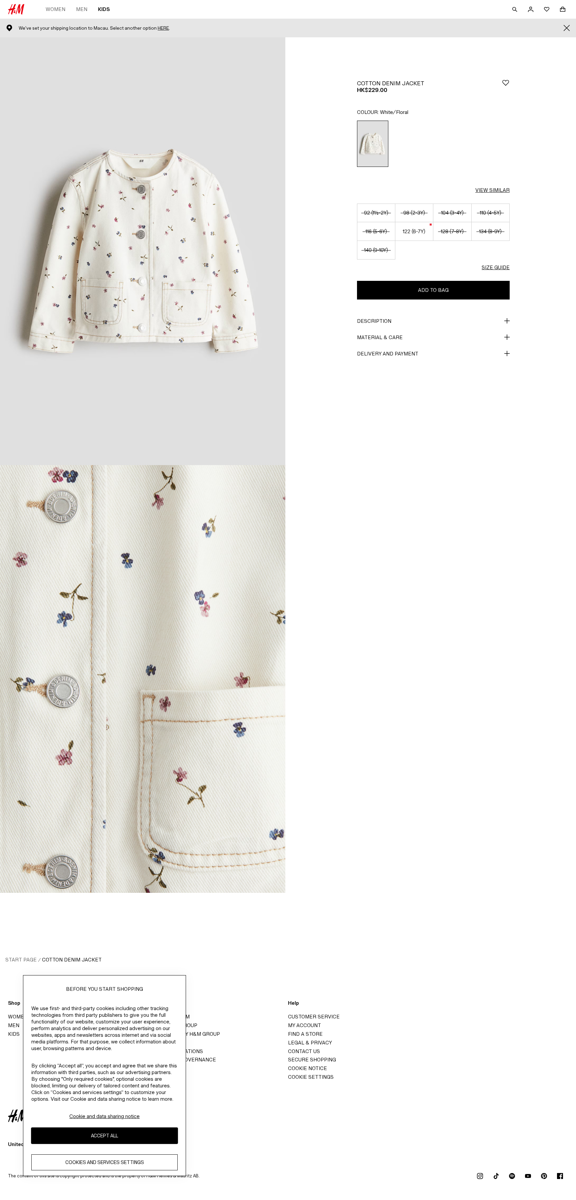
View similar (492, 190)
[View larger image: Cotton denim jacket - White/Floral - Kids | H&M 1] (142, 251)
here (163, 28)
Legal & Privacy (310, 1042)
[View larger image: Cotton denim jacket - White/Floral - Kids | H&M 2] (142, 679)
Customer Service (314, 1016)
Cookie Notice (307, 1068)
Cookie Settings (311, 1077)
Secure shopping (312, 1059)
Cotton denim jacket (72, 959)
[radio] (372, 144)
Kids (104, 9)
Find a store (305, 1034)
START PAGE (21, 959)
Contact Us (304, 1051)
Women (55, 9)
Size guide (496, 267)
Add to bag (433, 290)
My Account (304, 1025)
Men (81, 9)
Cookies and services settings (104, 1162)
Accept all (104, 1135)
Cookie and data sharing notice (104, 1116)
